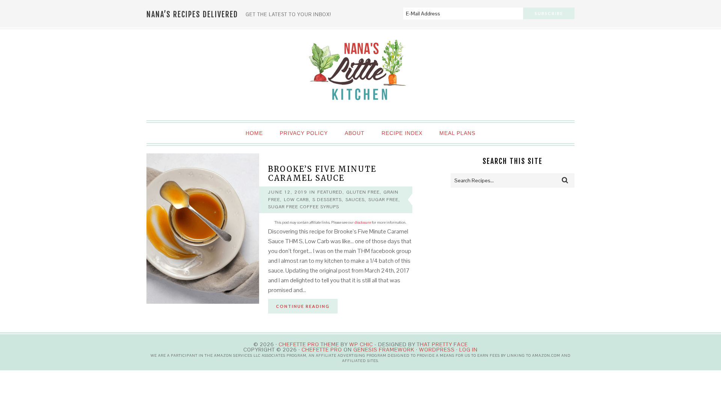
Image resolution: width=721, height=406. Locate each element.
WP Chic (361, 344)
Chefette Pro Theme (309, 344)
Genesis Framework (384, 349)
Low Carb (296, 200)
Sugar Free (383, 200)
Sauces (355, 200)
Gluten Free (363, 192)
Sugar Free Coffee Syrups (303, 207)
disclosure (362, 222)
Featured (329, 192)
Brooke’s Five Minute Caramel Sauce (322, 173)
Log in (468, 349)
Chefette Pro (322, 349)
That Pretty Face (442, 344)
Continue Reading (303, 306)
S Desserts (327, 200)
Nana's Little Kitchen (360, 75)
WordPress (437, 349)
